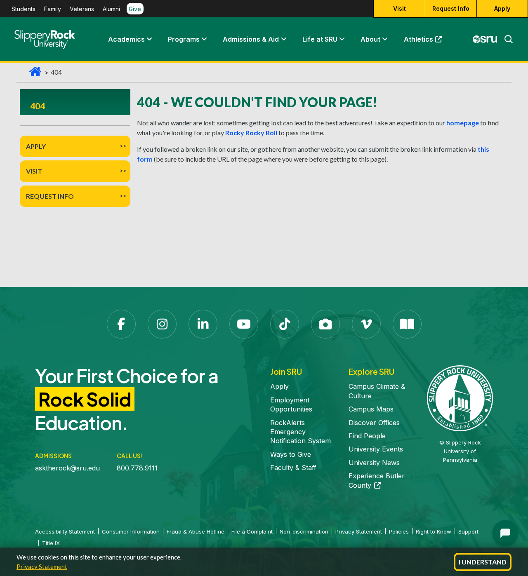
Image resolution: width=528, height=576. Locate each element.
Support (468, 531)
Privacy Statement (41, 566)
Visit (399, 8)
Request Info (450, 8)
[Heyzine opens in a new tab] (407, 324)
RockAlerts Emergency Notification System (300, 431)
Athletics (426, 41)
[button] (148, 39)
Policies (399, 531)
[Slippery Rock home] (44, 39)
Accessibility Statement (65, 531)
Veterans (82, 8)
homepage (462, 123)
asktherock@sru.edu (67, 468)
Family (52, 8)
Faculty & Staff (293, 467)
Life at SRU (319, 39)
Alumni (111, 8)
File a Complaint (252, 531)
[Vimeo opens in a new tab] (366, 324)
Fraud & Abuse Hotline (195, 531)
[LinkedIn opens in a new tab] (203, 324)
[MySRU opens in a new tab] (485, 39)
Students (23, 8)
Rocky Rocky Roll (251, 132)
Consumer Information (131, 531)
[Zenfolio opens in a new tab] (325, 324)
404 (37, 106)
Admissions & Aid (251, 39)
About (370, 39)
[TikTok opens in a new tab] (284, 324)
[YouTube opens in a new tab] (243, 324)
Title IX (51, 543)
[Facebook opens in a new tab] (121, 324)
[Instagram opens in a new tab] (162, 324)
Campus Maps (371, 409)
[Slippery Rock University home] (460, 398)
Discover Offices (374, 422)
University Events (376, 449)
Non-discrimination (304, 531)
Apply (502, 8)
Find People (367, 436)
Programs (184, 39)
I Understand (483, 562)
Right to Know (433, 531)
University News (374, 462)
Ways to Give (290, 454)
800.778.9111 (137, 468)
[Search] (505, 39)
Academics (126, 39)
